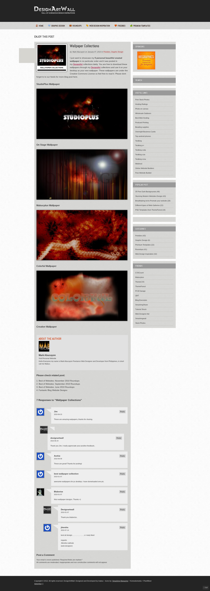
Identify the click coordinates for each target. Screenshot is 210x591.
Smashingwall (140, 319)
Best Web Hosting (142, 118)
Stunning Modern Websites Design (148, 196)
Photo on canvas (141, 109)
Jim (55, 411)
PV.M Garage (140, 291)
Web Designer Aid (142, 314)
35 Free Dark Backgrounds (145, 192)
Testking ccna (140, 159)
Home (41, 25)
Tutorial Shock (140, 309)
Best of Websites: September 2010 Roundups (59, 384)
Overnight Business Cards (145, 132)
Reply (122, 412)
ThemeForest (140, 286)
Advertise (38, 584)
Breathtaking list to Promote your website (151, 201)
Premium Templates (141, 25)
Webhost (138, 164)
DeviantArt (78, 64)
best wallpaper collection (66, 474)
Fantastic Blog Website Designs (53, 390)
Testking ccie (140, 155)
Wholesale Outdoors (143, 113)
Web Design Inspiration (99, 25)
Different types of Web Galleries (147, 205)
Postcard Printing (142, 123)
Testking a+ (139, 145)
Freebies (121, 25)
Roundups (77, 25)
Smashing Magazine (120, 581)
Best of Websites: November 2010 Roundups (59, 381)
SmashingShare (141, 305)
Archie (57, 456)
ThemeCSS (139, 282)
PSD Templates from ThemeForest (148, 210)
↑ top (206, 587)
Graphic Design (58, 25)
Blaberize (58, 491)
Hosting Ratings (141, 104)
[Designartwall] (54, 10)
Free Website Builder (143, 173)
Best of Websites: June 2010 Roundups (56, 387)
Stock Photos (140, 323)
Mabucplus (139, 277)
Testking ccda (140, 150)
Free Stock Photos (142, 100)
